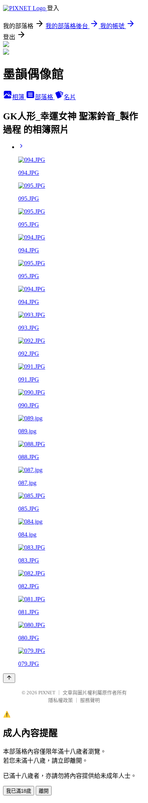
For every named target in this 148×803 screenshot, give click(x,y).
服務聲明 (90, 700)
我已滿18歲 (18, 791)
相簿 (19, 97)
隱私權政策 (60, 700)
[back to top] (9, 678)
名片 (70, 97)
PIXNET (46, 692)
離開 (44, 791)
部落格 (45, 97)
